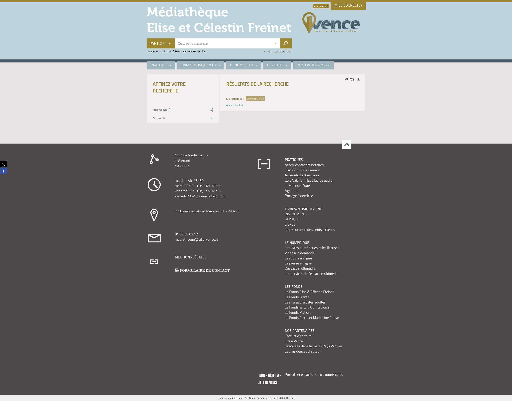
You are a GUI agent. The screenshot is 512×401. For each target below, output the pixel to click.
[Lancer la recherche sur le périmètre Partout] (286, 43)
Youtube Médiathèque (191, 155)
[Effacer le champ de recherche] (275, 43)
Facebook (182, 165)
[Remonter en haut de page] (346, 144)
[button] (183, 118)
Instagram (182, 160)
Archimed (237, 398)
